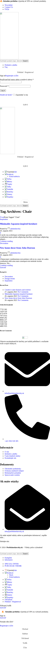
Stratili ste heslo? (6, 95)
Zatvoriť (3, 267)
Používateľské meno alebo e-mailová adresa (17, 80)
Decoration (4, 243)
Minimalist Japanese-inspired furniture (18, 224)
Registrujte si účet (11, 76)
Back (11, 575)
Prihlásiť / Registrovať (13, 602)
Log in (3, 90)
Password (4, 86)
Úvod (2, 217)
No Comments (23, 292)
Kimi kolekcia (14, 176)
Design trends (10, 279)
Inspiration (4, 219)
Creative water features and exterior (18, 290)
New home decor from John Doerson (17, 248)
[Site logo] (9, 59)
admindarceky (15, 229)
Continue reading (6, 241)
